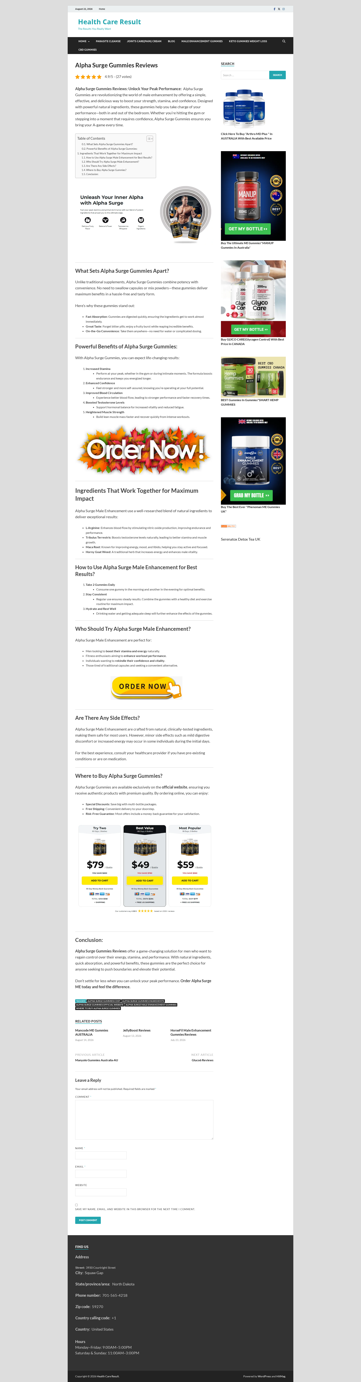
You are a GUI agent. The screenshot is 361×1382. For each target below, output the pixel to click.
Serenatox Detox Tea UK (240, 539)
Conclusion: (92, 174)
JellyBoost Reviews (136, 1030)
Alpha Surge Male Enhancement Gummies (151, 1004)
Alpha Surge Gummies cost (103, 1001)
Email (80, 1166)
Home (102, 9)
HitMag (280, 1376)
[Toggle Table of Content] (148, 139)
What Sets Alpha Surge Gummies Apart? (109, 144)
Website (81, 1185)
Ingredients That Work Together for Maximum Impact (111, 153)
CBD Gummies (87, 49)
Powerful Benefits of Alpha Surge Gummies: (111, 148)
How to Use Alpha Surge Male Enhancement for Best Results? (119, 157)
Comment (83, 1096)
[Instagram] (283, 9)
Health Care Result (109, 21)
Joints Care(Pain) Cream (144, 41)
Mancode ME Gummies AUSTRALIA (91, 1032)
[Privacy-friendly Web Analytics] (228, 526)
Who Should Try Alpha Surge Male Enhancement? (112, 161)
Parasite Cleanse (108, 41)
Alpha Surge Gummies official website (100, 1004)
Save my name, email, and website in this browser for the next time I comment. (135, 1209)
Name (80, 1148)
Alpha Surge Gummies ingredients (143, 1001)
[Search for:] (253, 75)
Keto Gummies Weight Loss (248, 41)
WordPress (264, 1376)
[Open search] (284, 41)
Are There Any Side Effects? (101, 165)
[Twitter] (279, 9)
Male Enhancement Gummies (202, 41)
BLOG (171, 41)
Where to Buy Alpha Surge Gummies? (106, 169)
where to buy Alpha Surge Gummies (98, 1008)
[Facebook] (274, 9)
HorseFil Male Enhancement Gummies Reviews (191, 1032)
